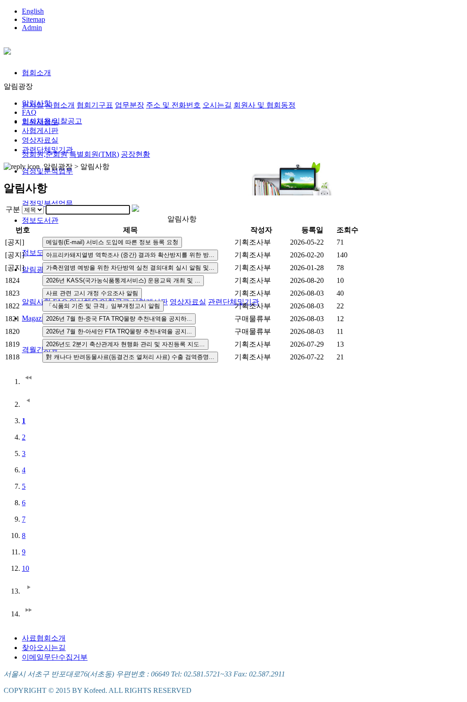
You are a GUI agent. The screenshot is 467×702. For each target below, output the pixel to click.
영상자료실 (188, 302)
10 (25, 568)
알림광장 (36, 269)
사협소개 (60, 105)
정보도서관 (40, 220)
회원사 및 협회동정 (265, 105)
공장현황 (135, 154)
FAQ (29, 112)
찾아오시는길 (44, 647)
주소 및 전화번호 (173, 105)
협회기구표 (95, 105)
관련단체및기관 (233, 302)
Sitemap (33, 19)
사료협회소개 (44, 638)
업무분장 (129, 105)
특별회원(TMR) (94, 154)
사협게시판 (40, 130)
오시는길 (217, 105)
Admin (32, 27)
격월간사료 (40, 350)
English (33, 11)
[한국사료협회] (7, 49)
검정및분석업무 (47, 203)
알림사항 (36, 302)
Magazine (36, 318)
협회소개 (36, 73)
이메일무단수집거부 (55, 657)
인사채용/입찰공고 (52, 121)
